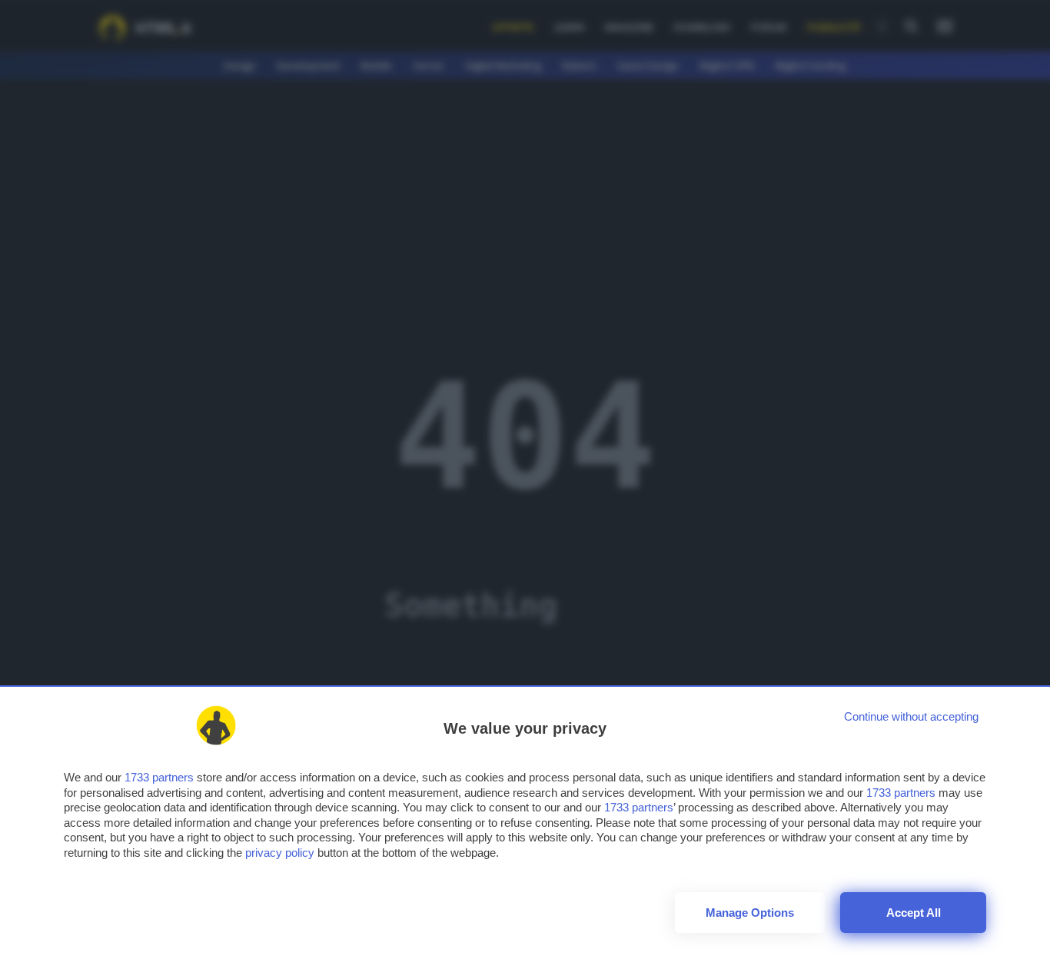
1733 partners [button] (159, 777)
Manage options (750, 912)
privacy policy (279, 852)
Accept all (913, 912)
